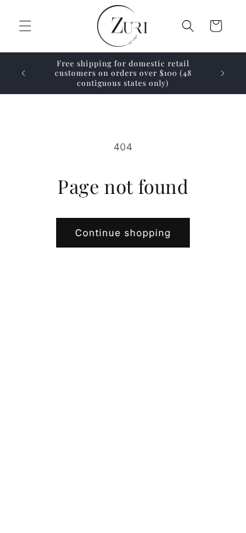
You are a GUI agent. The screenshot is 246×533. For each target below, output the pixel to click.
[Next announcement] (223, 73)
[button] (25, 26)
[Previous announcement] (23, 73)
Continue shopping (123, 233)
